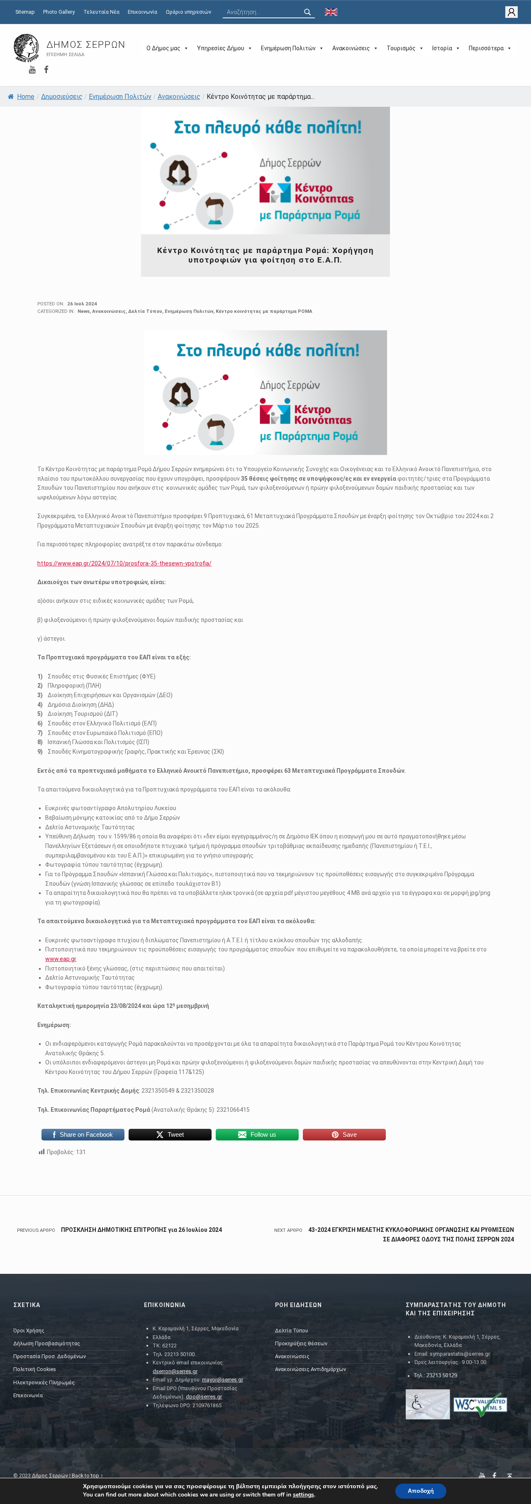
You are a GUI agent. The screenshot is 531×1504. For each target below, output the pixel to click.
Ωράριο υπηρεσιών (188, 12)
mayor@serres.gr (222, 1379)
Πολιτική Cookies (34, 1369)
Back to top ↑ (87, 1475)
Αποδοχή (421, 1491)
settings (303, 1495)
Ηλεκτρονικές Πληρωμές (44, 1382)
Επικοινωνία (142, 12)
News (84, 311)
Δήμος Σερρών (86, 44)
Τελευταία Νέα (101, 12)
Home (25, 97)
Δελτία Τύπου (145, 311)
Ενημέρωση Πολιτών (288, 48)
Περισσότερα (486, 48)
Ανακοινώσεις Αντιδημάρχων (310, 1369)
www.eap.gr (60, 959)
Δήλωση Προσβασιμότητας (46, 1343)
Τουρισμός (401, 48)
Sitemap (25, 12)
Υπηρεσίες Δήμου (220, 48)
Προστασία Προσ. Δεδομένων (49, 1356)
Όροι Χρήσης (28, 1330)
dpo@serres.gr (204, 1396)
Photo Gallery (59, 12)
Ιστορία (442, 48)
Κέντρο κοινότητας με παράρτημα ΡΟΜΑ (264, 311)
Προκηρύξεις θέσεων (301, 1343)
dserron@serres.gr (175, 1371)
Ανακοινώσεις (351, 48)
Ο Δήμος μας (163, 48)
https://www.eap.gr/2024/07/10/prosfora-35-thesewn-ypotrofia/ (124, 563)
